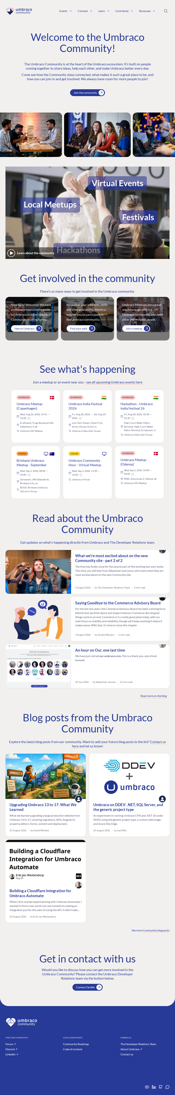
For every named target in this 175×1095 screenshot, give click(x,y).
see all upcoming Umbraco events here (114, 382)
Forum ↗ (10, 1044)
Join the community (85, 92)
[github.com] (161, 1088)
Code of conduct (72, 1049)
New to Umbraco (25, 328)
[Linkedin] (154, 1088)
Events (63, 10)
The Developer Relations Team (138, 1044)
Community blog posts (156, 930)
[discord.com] (167, 1088)
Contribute (122, 10)
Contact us (126, 1054)
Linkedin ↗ (11, 1054)
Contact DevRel (85, 987)
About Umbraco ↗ (131, 1049)
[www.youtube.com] (147, 1088)
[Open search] (166, 11)
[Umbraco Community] (18, 11)
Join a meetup (134, 328)
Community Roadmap (76, 1044)
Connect (83, 10)
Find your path (78, 328)
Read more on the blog (153, 695)
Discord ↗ (11, 1049)
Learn (101, 10)
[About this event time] (29, 418)
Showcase (145, 10)
